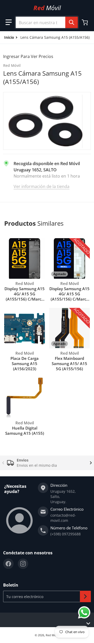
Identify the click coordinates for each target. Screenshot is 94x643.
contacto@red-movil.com (63, 518)
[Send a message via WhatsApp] (84, 612)
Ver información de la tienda (41, 186)
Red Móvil (52, 635)
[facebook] (8, 563)
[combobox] (45, 22)
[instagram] (23, 563)
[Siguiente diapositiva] (91, 463)
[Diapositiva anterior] (3, 463)
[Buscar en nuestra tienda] (71, 22)
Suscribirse (85, 596)
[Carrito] (85, 22)
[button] (8, 22)
